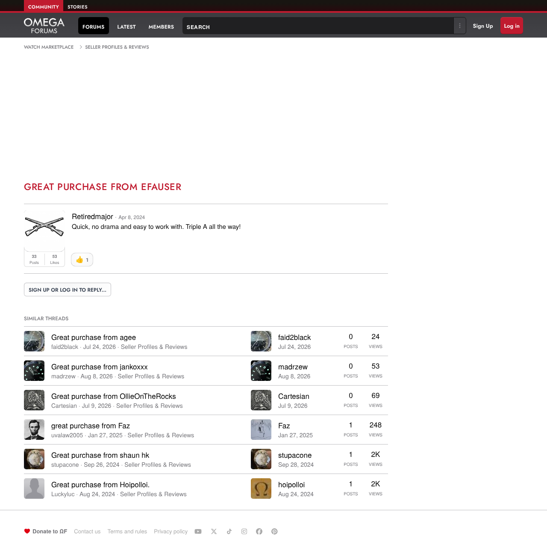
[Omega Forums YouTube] (199, 531)
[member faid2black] (34, 341)
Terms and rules (127, 531)
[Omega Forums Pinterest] (275, 531)
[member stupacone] (34, 459)
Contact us (87, 531)
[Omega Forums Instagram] (245, 531)
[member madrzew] (34, 370)
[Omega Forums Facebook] (260, 531)
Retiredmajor (92, 216)
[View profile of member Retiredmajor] (44, 249)
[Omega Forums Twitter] (215, 531)
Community (43, 7)
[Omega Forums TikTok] (230, 531)
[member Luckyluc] (34, 488)
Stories (78, 7)
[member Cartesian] (34, 400)
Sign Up (483, 26)
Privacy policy (171, 531)
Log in (512, 26)
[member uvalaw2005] (34, 429)
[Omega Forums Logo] (44, 25)
